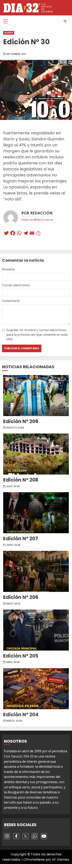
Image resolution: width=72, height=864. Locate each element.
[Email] (32, 233)
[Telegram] (25, 233)
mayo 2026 (13, 603)
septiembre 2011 (16, 54)
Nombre (8, 269)
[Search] (65, 21)
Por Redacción (37, 213)
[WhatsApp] (19, 233)
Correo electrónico (16, 285)
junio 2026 (13, 545)
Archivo (8, 32)
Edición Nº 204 (36, 688)
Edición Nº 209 (36, 395)
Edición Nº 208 (36, 454)
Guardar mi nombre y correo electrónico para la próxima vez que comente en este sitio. (37, 334)
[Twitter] (6, 233)
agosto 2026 (15, 427)
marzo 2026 (14, 720)
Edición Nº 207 (36, 512)
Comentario (11, 301)
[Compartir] (38, 233)
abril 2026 (13, 662)
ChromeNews (34, 859)
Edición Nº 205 (36, 630)
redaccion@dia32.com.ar (37, 219)
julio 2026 (13, 486)
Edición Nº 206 (36, 571)
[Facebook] (13, 233)
